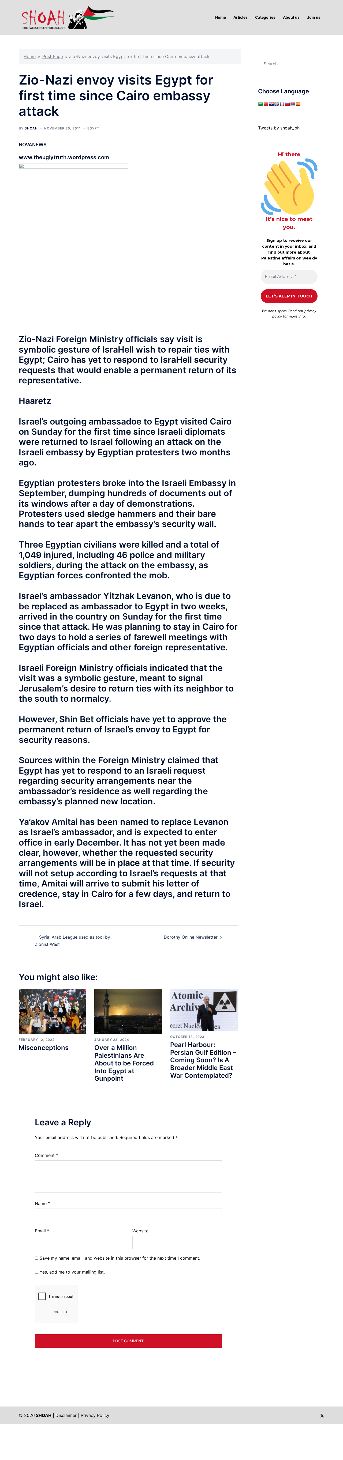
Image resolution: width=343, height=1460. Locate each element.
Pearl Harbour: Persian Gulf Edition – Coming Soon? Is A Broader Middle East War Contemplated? (203, 1060)
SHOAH (31, 128)
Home (30, 56)
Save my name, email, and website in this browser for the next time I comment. (120, 1258)
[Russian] (287, 104)
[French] (281, 104)
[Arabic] (260, 104)
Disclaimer (66, 1415)
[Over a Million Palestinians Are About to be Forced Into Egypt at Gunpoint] (128, 1011)
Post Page (52, 56)
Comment (46, 1155)
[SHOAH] (67, 17)
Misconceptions (44, 1048)
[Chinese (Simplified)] (265, 104)
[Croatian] (271, 104)
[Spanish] (298, 104)
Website (140, 1230)
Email (42, 1230)
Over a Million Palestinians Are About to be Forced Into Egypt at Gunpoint (124, 1063)
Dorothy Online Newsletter (191, 937)
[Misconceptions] (52, 1011)
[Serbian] (292, 104)
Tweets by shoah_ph (279, 128)
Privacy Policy (95, 1415)
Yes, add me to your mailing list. (71, 1272)
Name (42, 1203)
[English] (276, 104)
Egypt (93, 128)
